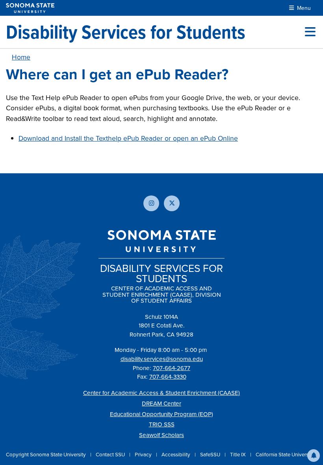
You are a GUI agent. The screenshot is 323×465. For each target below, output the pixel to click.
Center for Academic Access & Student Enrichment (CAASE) (161, 393)
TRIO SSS (161, 424)
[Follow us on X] (172, 203)
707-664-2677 (171, 368)
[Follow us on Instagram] (151, 203)
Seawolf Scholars (161, 435)
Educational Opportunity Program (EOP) (161, 414)
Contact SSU (111, 454)
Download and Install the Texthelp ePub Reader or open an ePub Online (128, 138)
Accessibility (176, 454)
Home (21, 57)
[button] (313, 455)
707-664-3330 (167, 376)
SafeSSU (210, 454)
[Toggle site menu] (310, 32)
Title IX (238, 454)
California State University (285, 454)
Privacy (144, 454)
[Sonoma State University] (30, 8)
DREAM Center (161, 403)
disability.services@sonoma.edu (162, 359)
